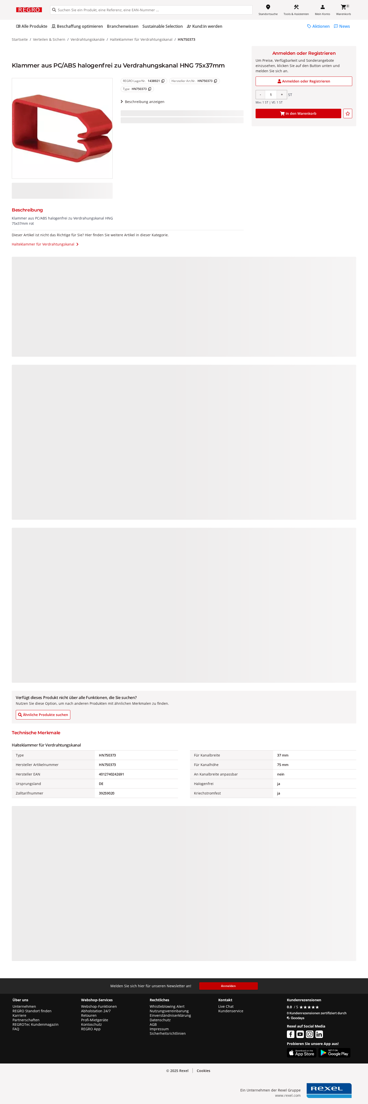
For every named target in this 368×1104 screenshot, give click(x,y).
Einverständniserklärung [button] (170, 1015)
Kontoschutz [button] (91, 1024)
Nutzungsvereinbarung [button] (169, 1011)
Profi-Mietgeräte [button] (94, 1020)
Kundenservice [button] (230, 1011)
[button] (203, 1071)
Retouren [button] (89, 1015)
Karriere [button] (19, 1015)
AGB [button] (153, 1024)
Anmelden (228, 986)
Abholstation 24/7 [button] (96, 1011)
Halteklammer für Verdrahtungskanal (141, 39)
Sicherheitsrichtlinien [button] (168, 1033)
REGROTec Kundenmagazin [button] (36, 1024)
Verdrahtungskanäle (88, 39)
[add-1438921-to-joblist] (347, 113)
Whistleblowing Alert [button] (167, 1006)
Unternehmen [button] (24, 1006)
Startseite (20, 39)
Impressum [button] (159, 1029)
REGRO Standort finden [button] (32, 1011)
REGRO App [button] (91, 1029)
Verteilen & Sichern (49, 39)
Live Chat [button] (226, 1006)
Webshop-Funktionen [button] (99, 1006)
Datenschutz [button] (160, 1020)
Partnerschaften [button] (26, 1020)
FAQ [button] (16, 1029)
